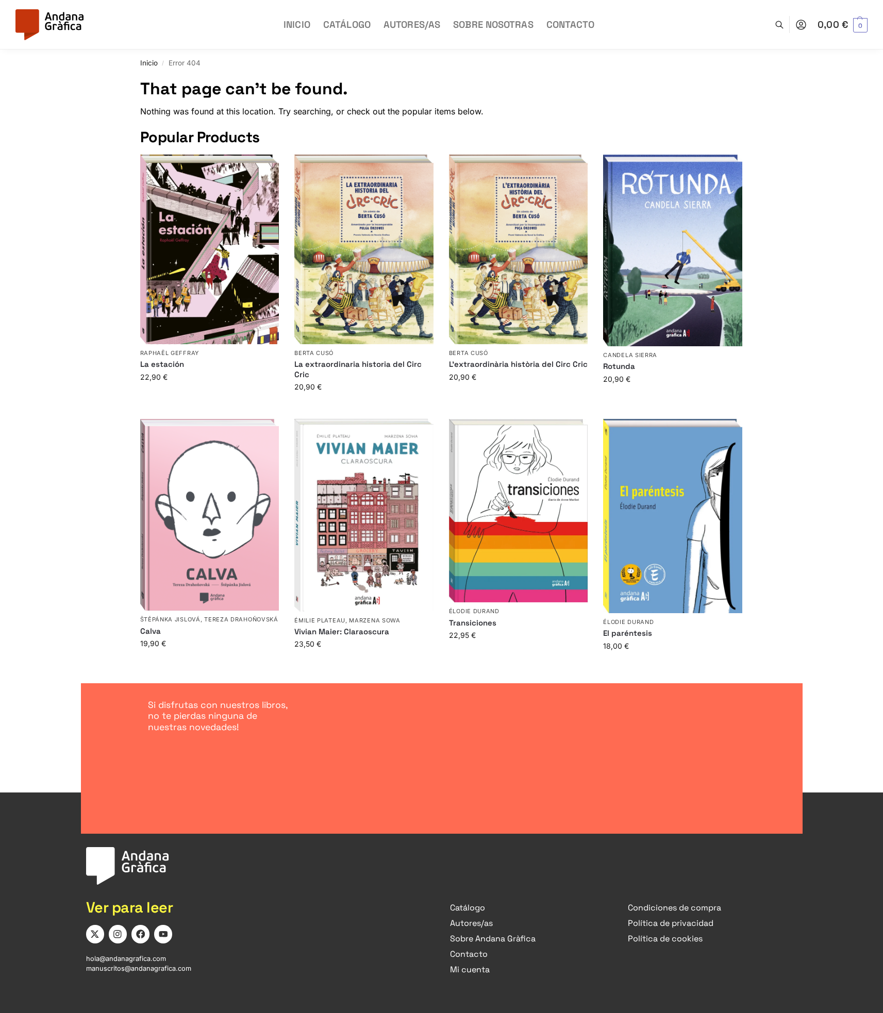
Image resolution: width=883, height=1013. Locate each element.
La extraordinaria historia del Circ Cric (358, 369)
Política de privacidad (670, 923)
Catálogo (467, 907)
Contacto (469, 954)
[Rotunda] (672, 250)
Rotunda (619, 366)
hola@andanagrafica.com (126, 959)
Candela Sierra (630, 355)
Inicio (149, 63)
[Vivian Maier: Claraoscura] (364, 515)
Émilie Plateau (319, 620)
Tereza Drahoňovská (241, 619)
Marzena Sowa (374, 620)
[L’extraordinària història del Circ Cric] (518, 249)
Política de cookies (665, 938)
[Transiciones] (518, 510)
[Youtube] (163, 934)
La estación (162, 364)
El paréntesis (627, 633)
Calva (150, 631)
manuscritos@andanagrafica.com (138, 968)
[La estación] (209, 249)
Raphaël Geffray (169, 353)
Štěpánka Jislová (170, 619)
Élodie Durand (474, 611)
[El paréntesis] (672, 516)
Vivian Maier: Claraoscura (341, 631)
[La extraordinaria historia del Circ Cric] (364, 249)
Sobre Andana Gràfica (493, 938)
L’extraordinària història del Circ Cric (518, 364)
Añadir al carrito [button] (209, 398)
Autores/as (471, 923)
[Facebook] (140, 934)
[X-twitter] (95, 934)
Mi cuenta (470, 969)
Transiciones (472, 623)
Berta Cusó (314, 353)
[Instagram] (118, 934)
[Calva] (209, 515)
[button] (843, 24)
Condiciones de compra (674, 907)
